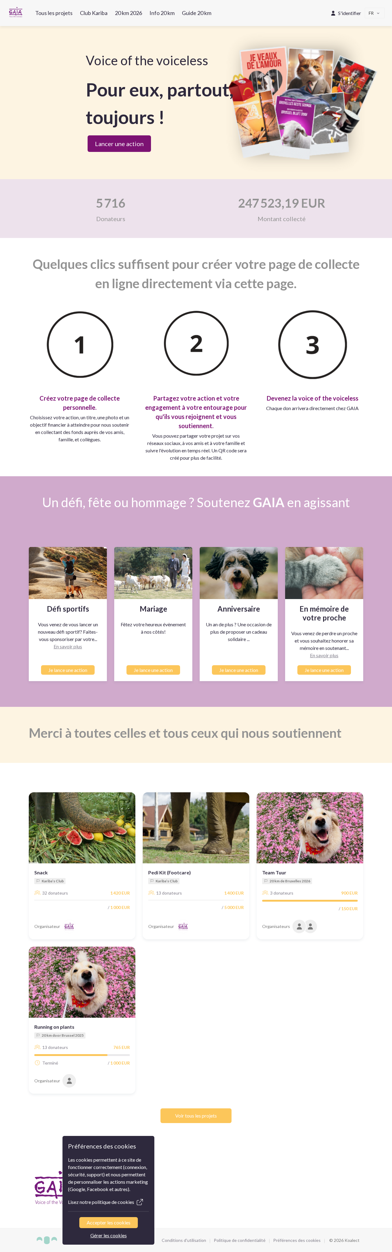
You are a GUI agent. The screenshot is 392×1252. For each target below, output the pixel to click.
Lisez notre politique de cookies (101, 1202)
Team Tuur (274, 872)
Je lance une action (67, 670)
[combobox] (375, 13)
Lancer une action (119, 143)
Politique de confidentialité (240, 1240)
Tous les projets (54, 12)
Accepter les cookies (108, 1222)
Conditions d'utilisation (184, 1240)
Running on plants (54, 1027)
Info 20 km (162, 12)
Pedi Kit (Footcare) (169, 872)
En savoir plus (68, 646)
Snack (41, 872)
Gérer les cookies (108, 1235)
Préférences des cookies (297, 1240)
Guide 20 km (196, 12)
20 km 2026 (128, 12)
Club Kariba (93, 12)
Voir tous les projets (196, 1115)
